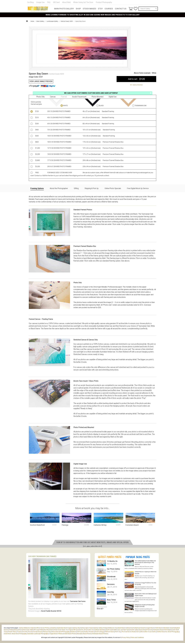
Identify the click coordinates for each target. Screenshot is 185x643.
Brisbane (73, 631)
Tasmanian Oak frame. (78, 601)
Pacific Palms (12, 631)
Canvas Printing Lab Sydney (48, 628)
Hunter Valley (134, 630)
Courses (109, 9)
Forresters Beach (158, 630)
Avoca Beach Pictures (145, 630)
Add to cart (136, 79)
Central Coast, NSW (67, 21)
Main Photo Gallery (64, 9)
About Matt (66, 2)
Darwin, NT (82, 630)
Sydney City (76, 628)
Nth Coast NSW (38, 630)
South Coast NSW (111, 630)
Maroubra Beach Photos (84, 633)
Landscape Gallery (52, 21)
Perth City (118, 631)
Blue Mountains (48, 630)
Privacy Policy (126, 637)
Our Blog (30, 2)
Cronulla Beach (37, 631)
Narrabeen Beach (169, 628)
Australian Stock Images (64, 628)
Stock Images (89, 9)
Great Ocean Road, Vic (61, 630)
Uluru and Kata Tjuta (123, 630)
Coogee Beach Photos (55, 633)
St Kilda (11, 630)
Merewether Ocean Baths (148, 631)
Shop (78, 9)
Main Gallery (40, 21)
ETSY (100, 9)
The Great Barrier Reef (128, 631)
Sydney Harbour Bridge (100, 628)
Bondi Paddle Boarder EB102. (51, 611)
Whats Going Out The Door (83, 2)
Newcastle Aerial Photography (61, 631)
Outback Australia (99, 630)
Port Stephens (169, 630)
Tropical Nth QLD (73, 630)
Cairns (138, 631)
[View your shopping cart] (131, 9)
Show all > (100, 608)
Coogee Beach (150, 628)
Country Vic (90, 630)
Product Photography (104, 2)
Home (32, 21)
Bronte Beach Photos (69, 633)
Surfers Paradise (89, 631)
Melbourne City (112, 628)
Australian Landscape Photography (38, 633)
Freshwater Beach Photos (99, 633)
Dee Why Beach (27, 631)
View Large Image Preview (41, 81)
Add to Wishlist (137, 85)
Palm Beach (159, 628)
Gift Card (56, 2)
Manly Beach (130, 628)
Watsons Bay (47, 631)
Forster (19, 631)
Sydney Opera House (87, 628)
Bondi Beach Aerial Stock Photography (15, 633)
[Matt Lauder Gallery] (38, 9)
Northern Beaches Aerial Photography (168, 631)
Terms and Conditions (137, 637)
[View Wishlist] (135, 9)
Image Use (40, 2)
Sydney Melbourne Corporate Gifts (29, 628)
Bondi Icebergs (99, 631)
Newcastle (17, 630)
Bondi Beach (122, 628)
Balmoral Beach (140, 628)
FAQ (48, 2)
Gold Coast (80, 631)
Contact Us (120, 9)
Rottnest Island (109, 631)
